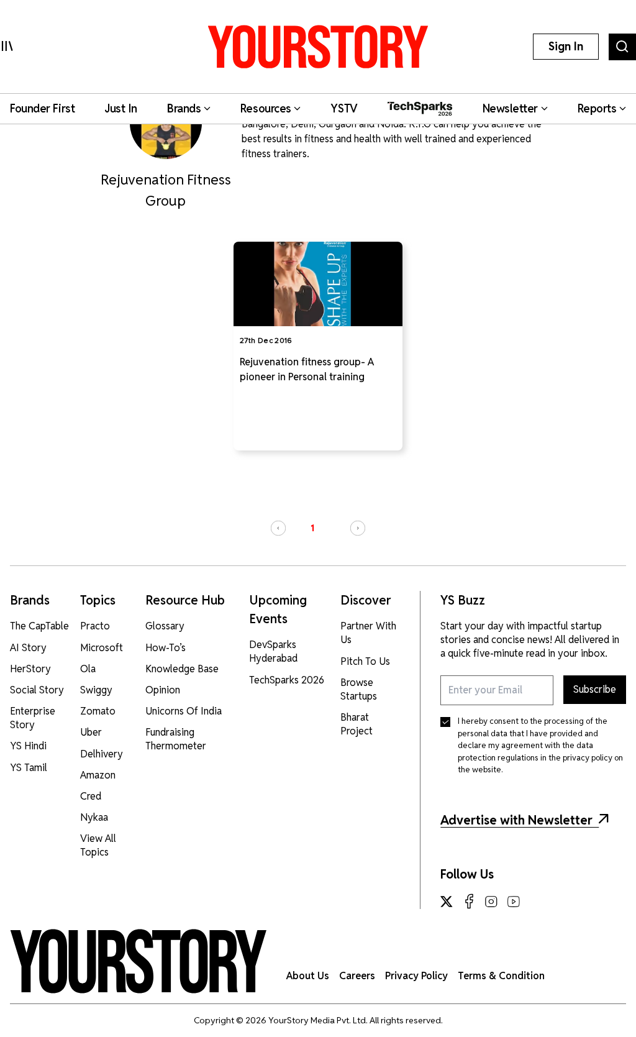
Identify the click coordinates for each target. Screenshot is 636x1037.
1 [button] (312, 528)
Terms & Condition (501, 975)
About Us (307, 975)
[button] (278, 528)
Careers (357, 975)
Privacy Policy (416, 975)
